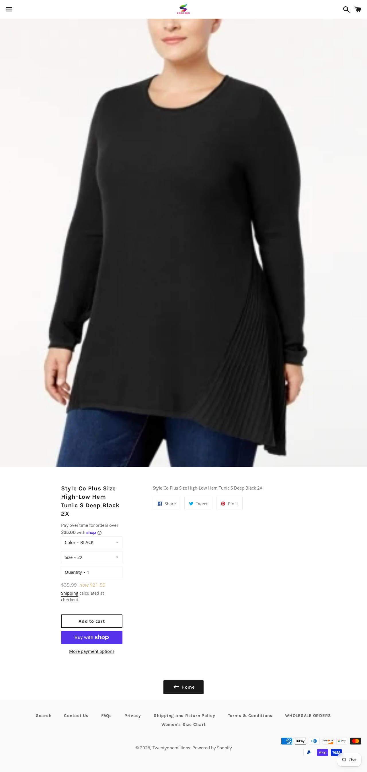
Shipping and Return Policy (184, 715)
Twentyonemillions (171, 748)
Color (70, 542)
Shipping (69, 593)
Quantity (73, 572)
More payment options (91, 651)
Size (69, 557)
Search (44, 715)
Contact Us (76, 715)
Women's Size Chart (183, 724)
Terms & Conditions (250, 715)
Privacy (132, 715)
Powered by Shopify (212, 748)
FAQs (106, 715)
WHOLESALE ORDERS (308, 715)
